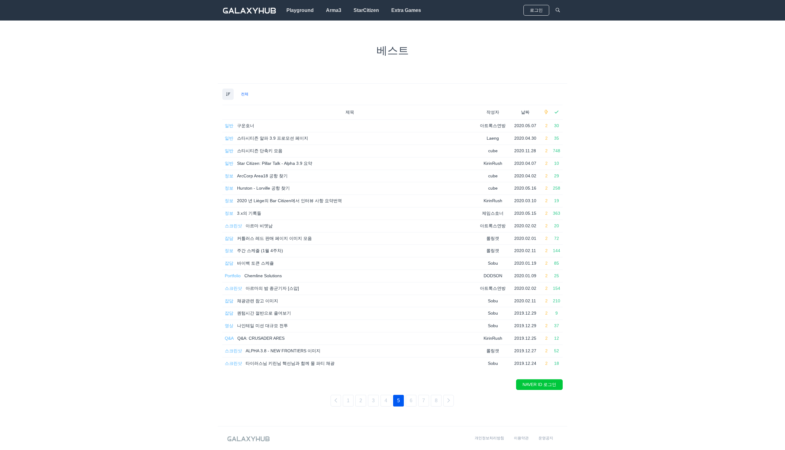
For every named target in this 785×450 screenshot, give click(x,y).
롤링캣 (492, 238)
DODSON (493, 275)
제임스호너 (493, 213)
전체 (244, 94)
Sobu (493, 263)
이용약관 (521, 438)
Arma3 (333, 10)
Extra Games (406, 10)
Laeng (493, 138)
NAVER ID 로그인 (539, 384)
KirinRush (493, 163)
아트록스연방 (493, 125)
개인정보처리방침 (489, 438)
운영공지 (545, 438)
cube (493, 150)
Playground (300, 10)
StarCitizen (366, 10)
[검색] (558, 10)
